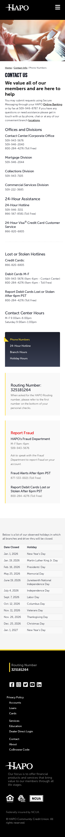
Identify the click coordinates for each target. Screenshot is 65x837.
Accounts (15, 702)
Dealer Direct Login (21, 731)
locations (34, 120)
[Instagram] (18, 684)
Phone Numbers (20, 339)
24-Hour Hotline (20, 345)
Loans (12, 708)
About (13, 744)
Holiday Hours (19, 358)
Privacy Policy (15, 697)
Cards (12, 713)
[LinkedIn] (39, 684)
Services (14, 720)
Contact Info (20, 68)
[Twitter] (25, 684)
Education (15, 726)
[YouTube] (32, 684)
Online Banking (52, 104)
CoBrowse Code (19, 749)
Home (8, 68)
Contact (14, 739)
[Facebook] (12, 684)
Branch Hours (18, 352)
